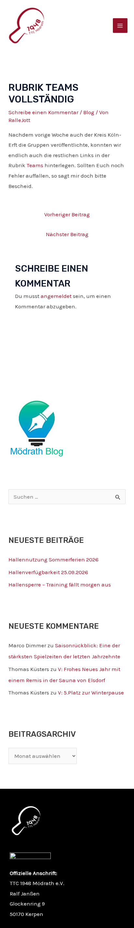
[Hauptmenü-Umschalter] (120, 25)
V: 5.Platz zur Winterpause (91, 692)
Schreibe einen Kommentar (43, 112)
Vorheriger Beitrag (67, 214)
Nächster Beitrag (67, 234)
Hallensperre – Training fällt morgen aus (59, 584)
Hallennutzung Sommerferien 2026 (53, 559)
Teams (35, 165)
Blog (88, 112)
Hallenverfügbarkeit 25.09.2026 (48, 572)
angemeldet (56, 296)
